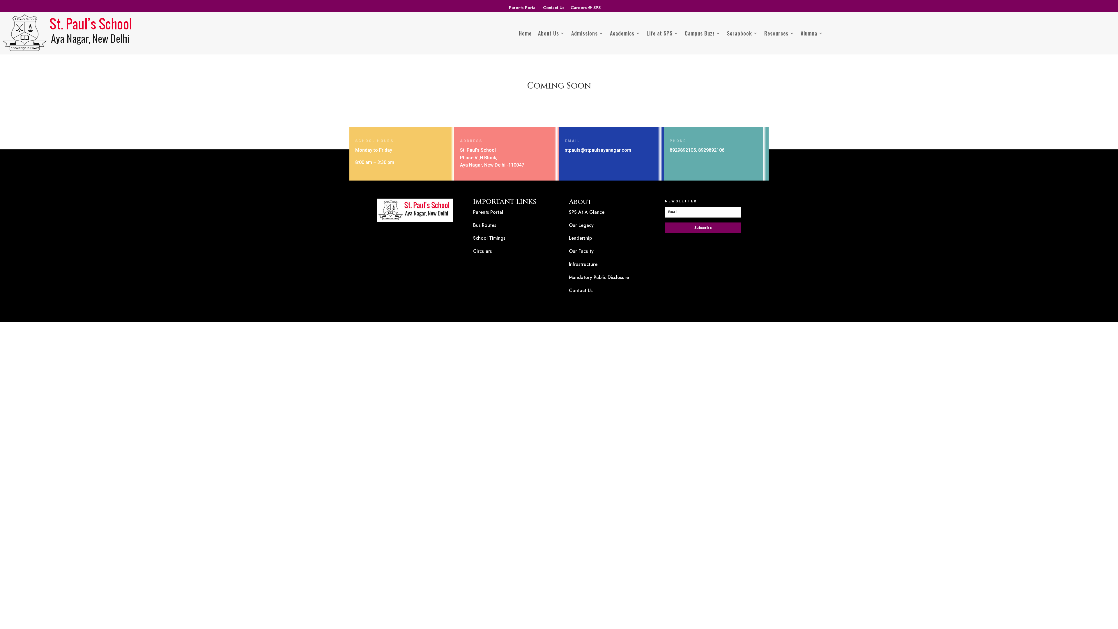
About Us (548, 33)
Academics (622, 33)
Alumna (809, 33)
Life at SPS (660, 33)
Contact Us (553, 8)
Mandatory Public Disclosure (599, 277)
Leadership (580, 238)
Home (525, 33)
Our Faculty (581, 251)
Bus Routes (484, 225)
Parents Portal (523, 8)
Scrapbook (739, 33)
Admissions (584, 33)
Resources (776, 33)
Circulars (482, 251)
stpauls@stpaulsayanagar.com (598, 150)
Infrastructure (583, 264)
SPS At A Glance (586, 212)
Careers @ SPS (586, 8)
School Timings (489, 238)
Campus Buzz (700, 33)
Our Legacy (581, 225)
